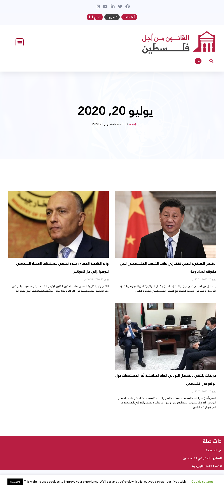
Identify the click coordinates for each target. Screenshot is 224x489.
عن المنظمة (214, 450)
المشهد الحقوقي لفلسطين (202, 458)
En (198, 61)
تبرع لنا (94, 17)
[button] (20, 42)
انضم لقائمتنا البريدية (207, 466)
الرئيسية (133, 124)
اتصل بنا (112, 17)
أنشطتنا (129, 17)
